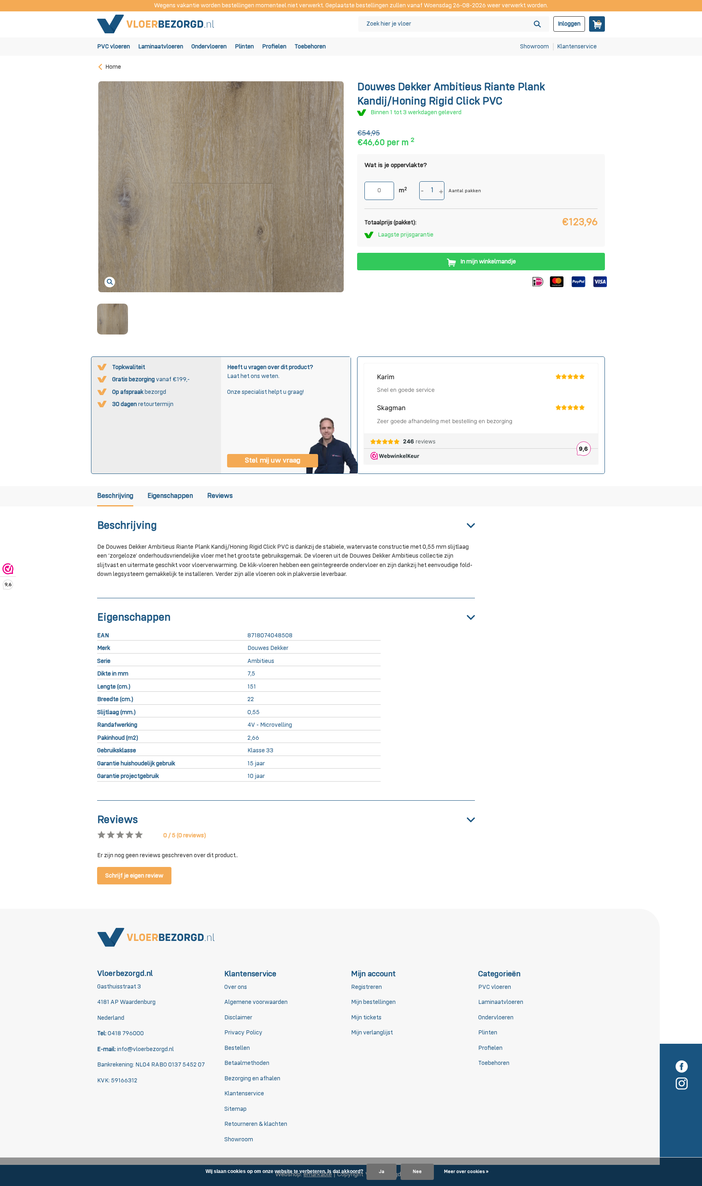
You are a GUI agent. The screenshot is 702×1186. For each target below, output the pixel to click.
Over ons (235, 987)
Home (113, 67)
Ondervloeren (209, 46)
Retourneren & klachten (255, 1124)
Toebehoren (310, 46)
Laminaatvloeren (160, 46)
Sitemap (235, 1109)
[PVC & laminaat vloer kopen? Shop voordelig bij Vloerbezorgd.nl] (156, 23)
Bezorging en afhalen (252, 1078)
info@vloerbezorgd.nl (145, 1049)
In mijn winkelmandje (488, 261)
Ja (381, 1171)
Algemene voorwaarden (256, 1002)
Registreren (366, 987)
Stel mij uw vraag (272, 460)
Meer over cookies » (466, 1171)
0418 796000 (125, 1033)
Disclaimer (238, 1017)
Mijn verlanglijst (372, 1033)
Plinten (244, 46)
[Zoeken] (537, 24)
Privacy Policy (243, 1033)
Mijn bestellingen (373, 1002)
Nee (417, 1171)
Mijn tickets (366, 1017)
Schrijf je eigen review (134, 876)
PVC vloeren (113, 46)
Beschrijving (115, 496)
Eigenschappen (170, 496)
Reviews (220, 496)
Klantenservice (577, 46)
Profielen (274, 46)
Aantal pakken (464, 191)
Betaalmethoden (246, 1063)
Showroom (534, 46)
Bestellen (237, 1048)
